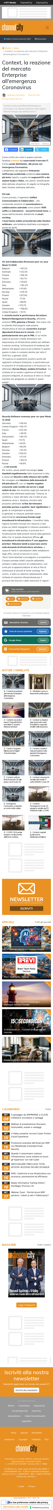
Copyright (23, 1439)
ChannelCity (26, 2)
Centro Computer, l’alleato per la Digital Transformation (12, 750)
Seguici (43, 640)
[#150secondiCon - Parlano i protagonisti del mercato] (26, 1022)
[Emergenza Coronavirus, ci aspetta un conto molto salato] (13, 793)
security (24, 599)
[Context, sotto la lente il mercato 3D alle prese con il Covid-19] (13, 767)
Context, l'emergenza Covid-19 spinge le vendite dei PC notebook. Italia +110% (39, 807)
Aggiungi (42, 631)
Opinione (45, 143)
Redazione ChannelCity (16, 95)
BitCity (11, 1405)
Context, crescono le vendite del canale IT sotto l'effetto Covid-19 (39, 779)
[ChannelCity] (12, 27)
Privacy (31, 1486)
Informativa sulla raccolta (15, 1506)
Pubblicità (36, 1439)
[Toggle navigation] (47, 27)
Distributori (35, 143)
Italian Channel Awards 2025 (18, 39)
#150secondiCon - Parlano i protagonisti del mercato (25, 1031)
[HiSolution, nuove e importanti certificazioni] (40, 681)
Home (7, 48)
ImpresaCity (42, 2)
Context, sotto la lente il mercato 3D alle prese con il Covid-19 (13, 779)
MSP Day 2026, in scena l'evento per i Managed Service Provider (22, 1003)
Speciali (24, 1432)
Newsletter (41, 39)
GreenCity (36, 1410)
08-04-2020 (35, 95)
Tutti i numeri (44, 1244)
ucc (12, 599)
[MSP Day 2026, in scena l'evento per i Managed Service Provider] (26, 994)
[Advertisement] (27, 1359)
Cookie (21, 1486)
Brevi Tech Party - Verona (16, 976)
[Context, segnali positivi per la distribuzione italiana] (40, 822)
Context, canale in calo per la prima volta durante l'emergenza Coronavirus (38, 752)
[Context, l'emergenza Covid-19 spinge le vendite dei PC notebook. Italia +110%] (40, 793)
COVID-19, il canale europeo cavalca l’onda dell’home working (13, 834)
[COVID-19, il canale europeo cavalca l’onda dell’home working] (13, 822)
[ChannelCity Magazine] (26, 1272)
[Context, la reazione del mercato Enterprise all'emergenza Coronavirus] (13, 681)
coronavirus (15, 604)
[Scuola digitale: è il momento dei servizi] (26, 1050)
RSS (47, 1439)
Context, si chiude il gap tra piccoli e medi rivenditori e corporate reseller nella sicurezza (39, 723)
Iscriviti (43, 622)
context (38, 599)
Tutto (48, 1109)
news (16, 48)
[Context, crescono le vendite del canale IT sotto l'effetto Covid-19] (40, 767)
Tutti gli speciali (43, 922)
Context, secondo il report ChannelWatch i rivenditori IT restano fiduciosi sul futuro (13, 723)
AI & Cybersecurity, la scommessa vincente (24, 949)
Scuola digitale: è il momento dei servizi (23, 1059)
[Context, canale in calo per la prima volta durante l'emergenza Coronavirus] (40, 738)
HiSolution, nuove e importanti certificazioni (39, 692)
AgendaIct (26, 1421)
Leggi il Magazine (26, 1305)
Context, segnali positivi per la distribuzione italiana (38, 834)
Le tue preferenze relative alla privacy (29, 1502)
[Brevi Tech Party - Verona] (26, 966)
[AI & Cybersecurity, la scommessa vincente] (26, 939)
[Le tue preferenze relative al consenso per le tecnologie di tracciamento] (39, 1507)
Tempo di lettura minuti (13, 99)
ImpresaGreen (14, 1416)
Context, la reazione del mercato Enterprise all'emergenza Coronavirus (13, 694)
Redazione (9, 1439)
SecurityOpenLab (20, 1410)
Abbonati (42, 649)
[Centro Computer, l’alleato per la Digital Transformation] (13, 738)
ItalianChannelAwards (35, 1416)
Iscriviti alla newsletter (26, 1390)
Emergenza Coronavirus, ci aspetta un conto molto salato (13, 806)
